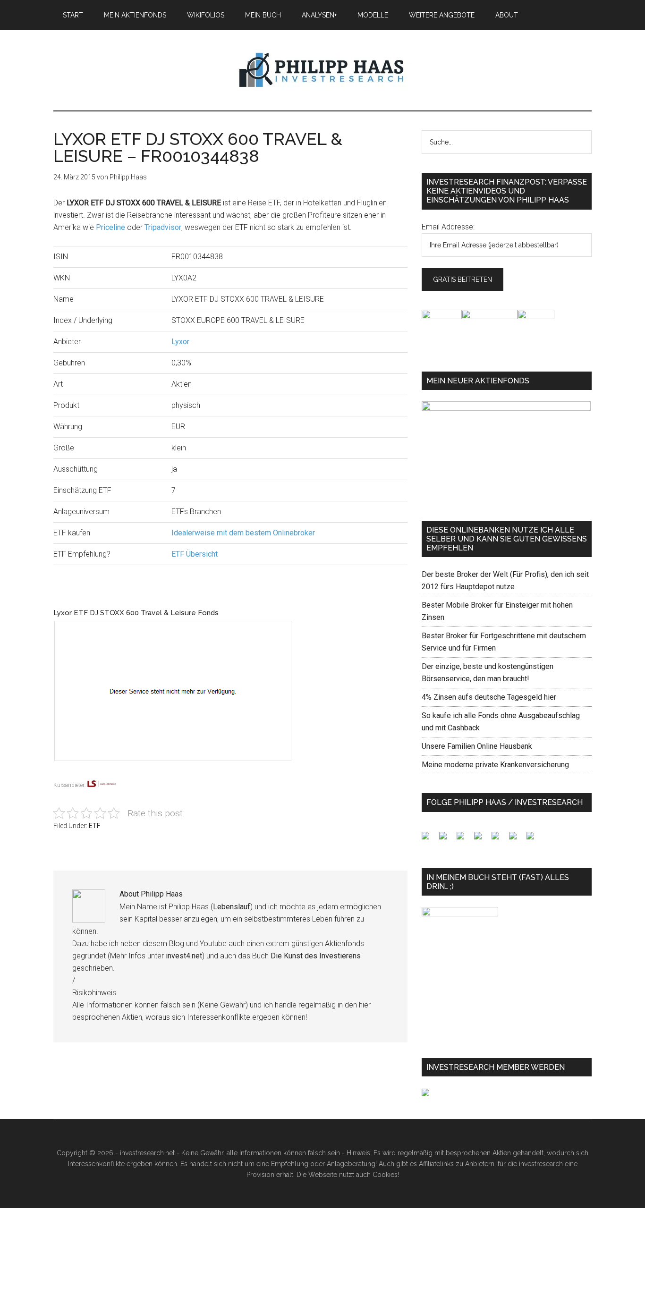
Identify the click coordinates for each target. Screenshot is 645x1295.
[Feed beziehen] (481, 839)
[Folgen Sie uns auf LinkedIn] (464, 839)
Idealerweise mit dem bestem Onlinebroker (243, 532)
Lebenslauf (231, 906)
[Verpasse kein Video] (499, 839)
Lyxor (180, 341)
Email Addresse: (448, 226)
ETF (94, 825)
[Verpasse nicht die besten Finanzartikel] (534, 839)
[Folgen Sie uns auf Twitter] (446, 839)
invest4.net (184, 955)
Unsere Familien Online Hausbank (477, 746)
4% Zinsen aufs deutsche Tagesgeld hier (489, 697)
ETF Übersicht (194, 554)
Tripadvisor (162, 227)
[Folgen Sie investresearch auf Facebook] (429, 839)
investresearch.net (322, 70)
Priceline (110, 227)
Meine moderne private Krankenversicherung (495, 764)
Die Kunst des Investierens (316, 955)
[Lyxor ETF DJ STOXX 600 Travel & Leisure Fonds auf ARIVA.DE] (182, 773)
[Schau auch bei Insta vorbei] (516, 839)
